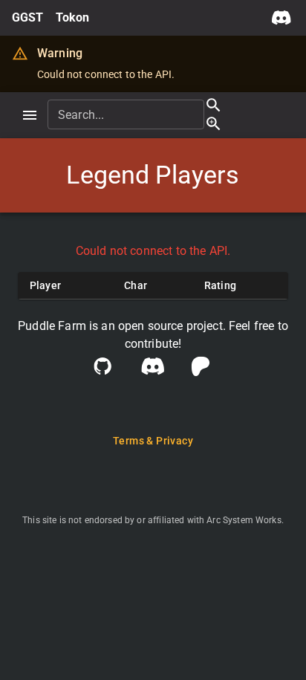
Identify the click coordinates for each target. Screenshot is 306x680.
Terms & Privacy (153, 441)
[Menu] (30, 115)
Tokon (73, 17)
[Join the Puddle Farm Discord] (281, 17)
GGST (28, 17)
